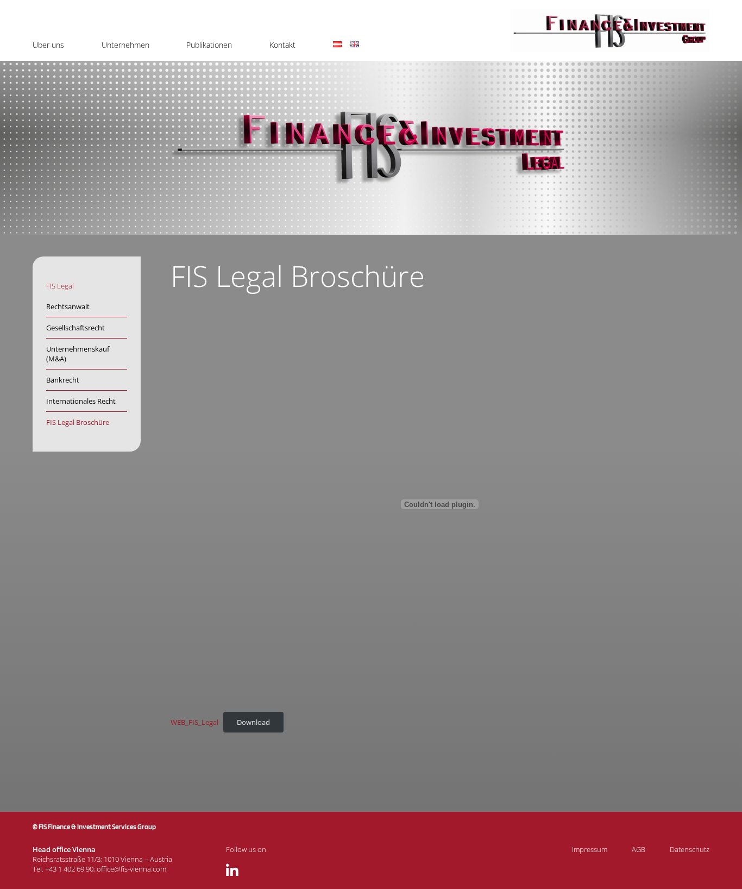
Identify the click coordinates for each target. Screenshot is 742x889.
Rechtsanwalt (68, 306)
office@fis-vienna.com (131, 869)
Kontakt (282, 45)
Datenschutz (689, 849)
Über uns (48, 45)
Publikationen (209, 45)
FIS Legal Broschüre (77, 422)
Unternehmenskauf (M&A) (77, 354)
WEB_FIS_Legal (194, 722)
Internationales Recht (81, 401)
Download (253, 722)
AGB (638, 849)
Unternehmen (125, 45)
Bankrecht (62, 380)
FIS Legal (60, 286)
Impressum (589, 849)
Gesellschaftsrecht (75, 328)
